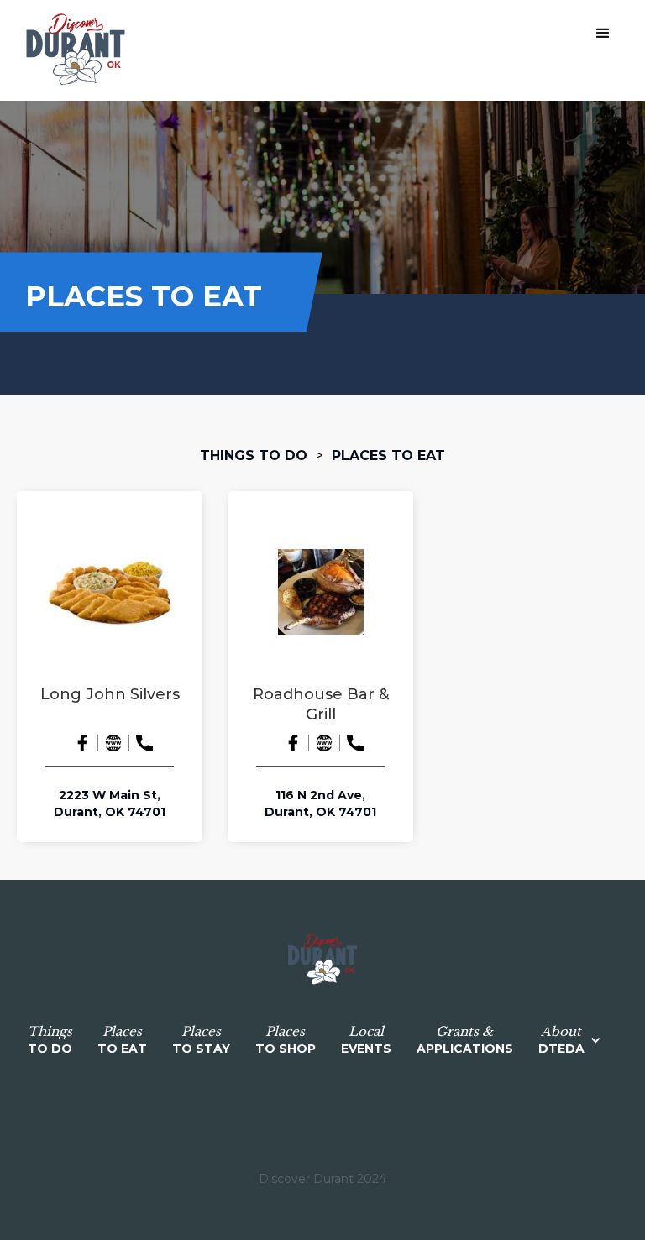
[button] (603, 33)
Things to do (253, 455)
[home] (75, 50)
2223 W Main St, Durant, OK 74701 (109, 803)
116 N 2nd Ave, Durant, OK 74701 (320, 803)
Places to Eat (388, 455)
